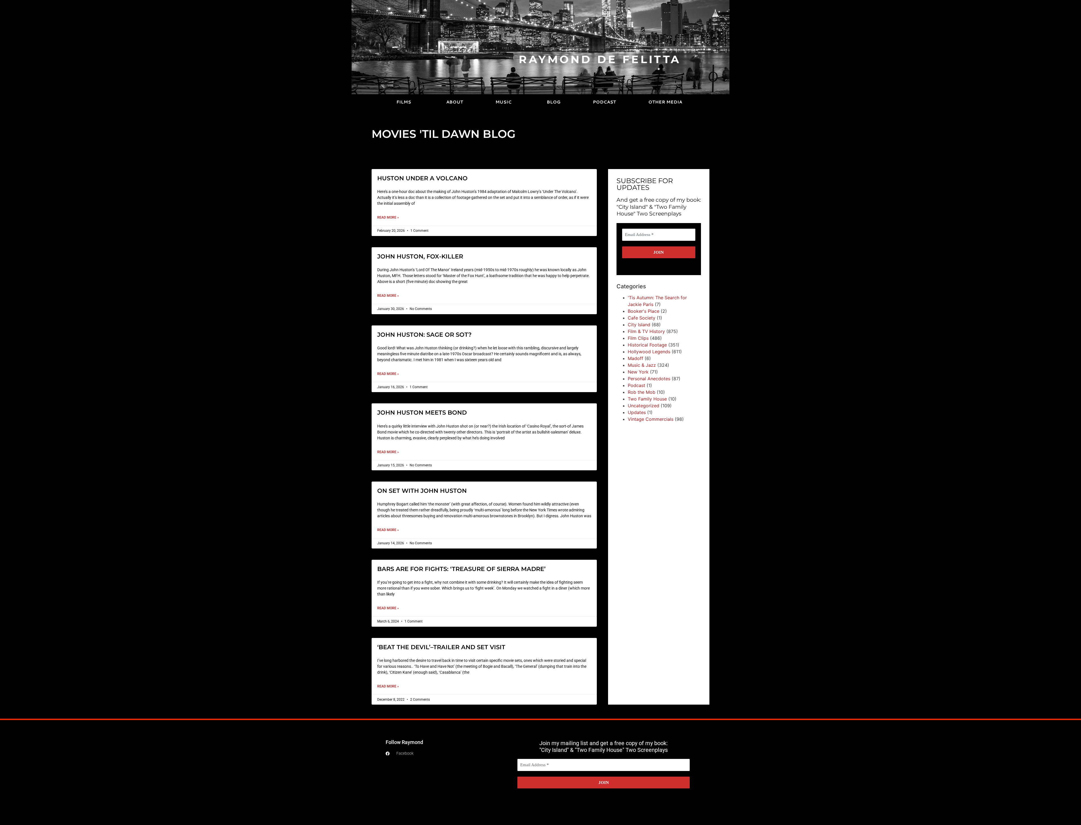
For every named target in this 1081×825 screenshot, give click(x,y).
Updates (637, 412)
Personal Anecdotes (649, 378)
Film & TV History (646, 331)
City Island (639, 324)
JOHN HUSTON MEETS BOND (422, 412)
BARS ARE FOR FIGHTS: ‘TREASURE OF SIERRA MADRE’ (461, 568)
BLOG (553, 102)
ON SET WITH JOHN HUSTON (422, 490)
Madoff (635, 358)
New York (638, 372)
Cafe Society (641, 318)
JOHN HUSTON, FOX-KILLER (420, 256)
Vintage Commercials (650, 419)
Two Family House (647, 399)
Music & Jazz (642, 365)
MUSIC (503, 102)
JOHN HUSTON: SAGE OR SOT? (424, 334)
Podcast (636, 385)
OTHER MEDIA (665, 102)
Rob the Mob (641, 392)
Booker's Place (643, 311)
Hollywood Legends (649, 351)
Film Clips (638, 338)
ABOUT (454, 102)
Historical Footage (647, 345)
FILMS (403, 102)
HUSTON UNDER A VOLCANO (422, 178)
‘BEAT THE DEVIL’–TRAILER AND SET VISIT (441, 647)
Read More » (388, 217)
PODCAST (604, 102)
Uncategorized (643, 405)
